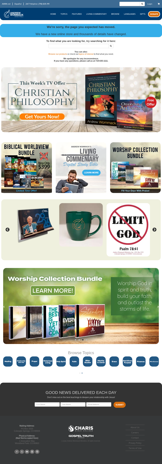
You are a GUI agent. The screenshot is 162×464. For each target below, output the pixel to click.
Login (149, 4)
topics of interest (86, 54)
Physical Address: (27, 436)
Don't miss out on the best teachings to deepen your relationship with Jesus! (81, 397)
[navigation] (24, 4)
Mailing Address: (26, 426)
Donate (154, 14)
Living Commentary (96, 14)
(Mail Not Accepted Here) (27, 438)
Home (53, 14)
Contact (135, 438)
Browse (115, 14)
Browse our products (57, 54)
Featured (77, 14)
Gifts (142, 14)
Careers (135, 432)
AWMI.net (6, 4)
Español (18, 4)
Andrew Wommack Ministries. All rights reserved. (83, 441)
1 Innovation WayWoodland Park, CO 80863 (27, 442)
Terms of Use (135, 448)
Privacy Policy (135, 443)
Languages (129, 14)
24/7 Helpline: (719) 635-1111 (37, 4)
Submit (120, 405)
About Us (135, 427)
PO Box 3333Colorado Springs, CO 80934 (27, 430)
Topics (63, 14)
